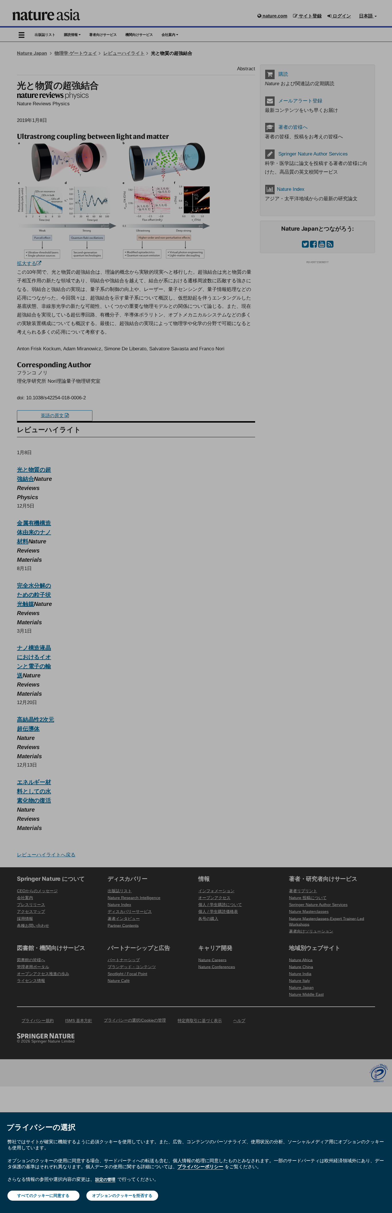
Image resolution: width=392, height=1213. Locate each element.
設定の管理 (105, 1179)
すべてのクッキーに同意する (43, 1195)
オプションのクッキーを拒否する (122, 1195)
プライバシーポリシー (200, 1166)
